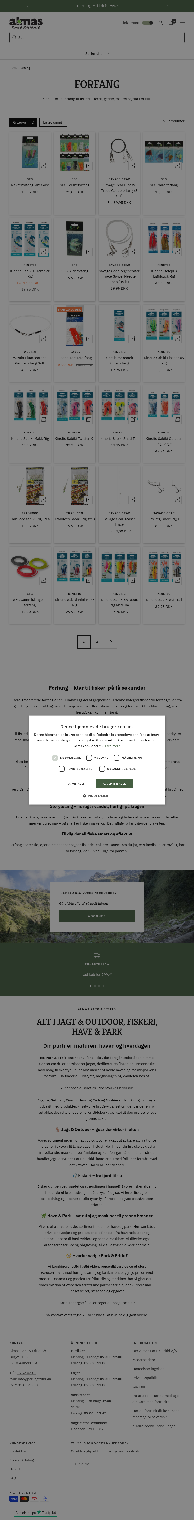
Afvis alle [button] (76, 784)
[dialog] (97, 760)
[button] (97, 796)
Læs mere (112, 746)
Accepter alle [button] (114, 784)
